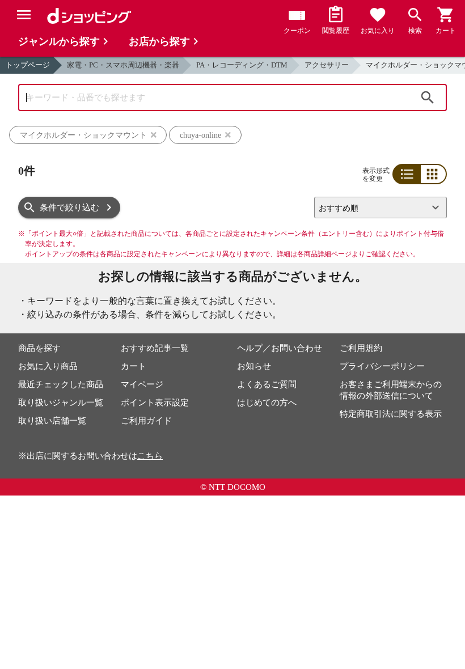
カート (133, 366)
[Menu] (24, 14)
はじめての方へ (267, 402)
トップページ (28, 65)
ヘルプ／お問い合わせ (279, 348)
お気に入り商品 (48, 366)
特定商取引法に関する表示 (391, 413)
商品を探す (39, 348)
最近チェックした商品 (60, 384)
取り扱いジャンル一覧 (60, 402)
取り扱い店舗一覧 (52, 420)
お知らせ (254, 366)
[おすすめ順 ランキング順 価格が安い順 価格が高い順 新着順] (376, 207)
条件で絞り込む (69, 207)
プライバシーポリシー (382, 366)
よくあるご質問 (267, 384)
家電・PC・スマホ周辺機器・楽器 (123, 65)
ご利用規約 (361, 348)
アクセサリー (327, 65)
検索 (427, 97)
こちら (150, 455)
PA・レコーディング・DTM (242, 65)
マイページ (142, 384)
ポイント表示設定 (155, 402)
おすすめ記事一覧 (155, 348)
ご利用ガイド (146, 420)
